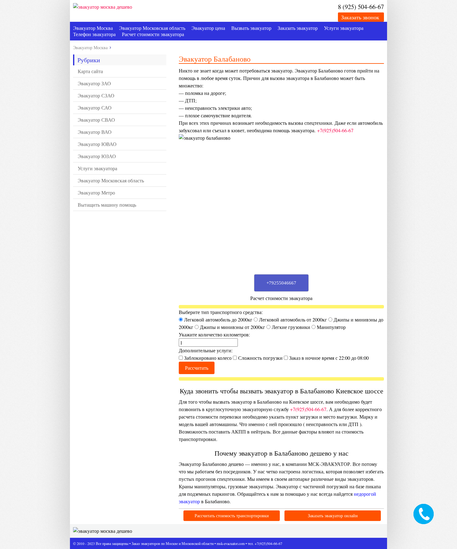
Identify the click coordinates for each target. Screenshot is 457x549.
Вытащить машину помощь (107, 204)
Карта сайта (90, 71)
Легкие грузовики (291, 327)
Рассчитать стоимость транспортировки (232, 515)
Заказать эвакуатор (298, 28)
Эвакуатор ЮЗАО (97, 156)
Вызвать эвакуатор (251, 28)
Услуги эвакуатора (343, 28)
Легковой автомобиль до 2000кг (218, 319)
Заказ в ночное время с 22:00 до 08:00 (328, 357)
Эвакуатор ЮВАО (97, 144)
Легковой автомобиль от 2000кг (293, 319)
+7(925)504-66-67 (335, 130)
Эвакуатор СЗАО (96, 95)
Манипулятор (331, 327)
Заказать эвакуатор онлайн (333, 515)
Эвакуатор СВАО (96, 119)
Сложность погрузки (260, 357)
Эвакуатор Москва (93, 28)
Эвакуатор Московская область (152, 28)
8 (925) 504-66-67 (361, 6)
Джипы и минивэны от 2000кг (232, 327)
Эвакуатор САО (95, 107)
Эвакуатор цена (208, 28)
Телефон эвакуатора (94, 34)
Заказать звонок (360, 17)
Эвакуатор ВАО (95, 132)
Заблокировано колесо (208, 357)
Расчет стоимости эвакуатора (153, 34)
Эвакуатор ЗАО (94, 83)
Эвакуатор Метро (96, 192)
